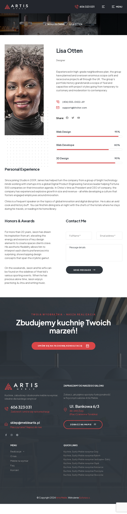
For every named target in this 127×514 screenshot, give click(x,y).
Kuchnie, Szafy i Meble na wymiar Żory (81, 452)
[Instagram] (11, 435)
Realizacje (15, 451)
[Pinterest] (17, 435)
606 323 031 (87, 6)
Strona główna (55, 24)
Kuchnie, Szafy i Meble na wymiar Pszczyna (83, 471)
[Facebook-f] (6, 435)
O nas (13, 456)
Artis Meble (61, 497)
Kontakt (14, 470)
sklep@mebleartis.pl (25, 422)
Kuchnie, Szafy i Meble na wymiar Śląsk (81, 463)
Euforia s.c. (84, 497)
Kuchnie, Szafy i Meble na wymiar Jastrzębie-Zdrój (87, 459)
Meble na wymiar (19, 460)
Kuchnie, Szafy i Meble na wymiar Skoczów (83, 475)
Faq (12, 465)
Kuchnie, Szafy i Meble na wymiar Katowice (83, 467)
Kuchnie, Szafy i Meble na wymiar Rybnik (82, 455)
